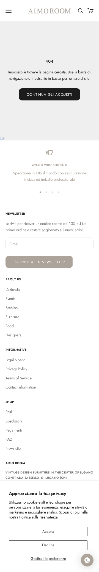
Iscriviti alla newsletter (39, 262)
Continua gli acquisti (49, 94)
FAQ (9, 439)
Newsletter (14, 448)
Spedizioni (14, 421)
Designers (13, 335)
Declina (48, 545)
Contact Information (21, 387)
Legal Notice (15, 360)
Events (10, 298)
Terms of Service (19, 378)
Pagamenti (14, 430)
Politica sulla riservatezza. (39, 517)
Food (10, 326)
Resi (9, 411)
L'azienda (13, 289)
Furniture (12, 317)
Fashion (12, 307)
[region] (49, 166)
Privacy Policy (16, 369)
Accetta (48, 531)
